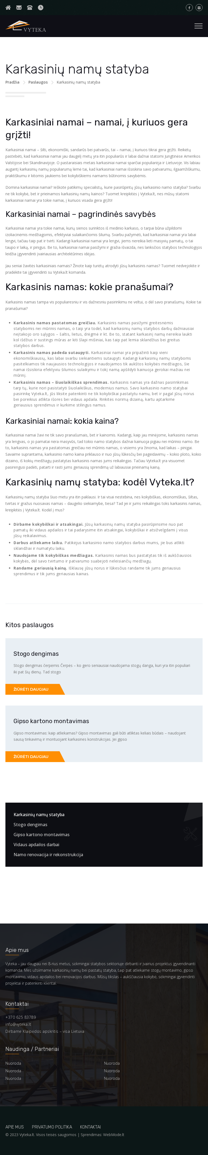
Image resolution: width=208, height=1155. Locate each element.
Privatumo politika (52, 1127)
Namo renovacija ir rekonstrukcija (48, 855)
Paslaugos (38, 82)
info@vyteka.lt (18, 1024)
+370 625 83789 (20, 1017)
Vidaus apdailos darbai (36, 845)
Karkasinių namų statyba (39, 815)
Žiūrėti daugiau (31, 689)
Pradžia (12, 82)
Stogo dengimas (36, 653)
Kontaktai (90, 1127)
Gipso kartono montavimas (51, 721)
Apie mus (14, 1127)
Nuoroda (13, 1063)
